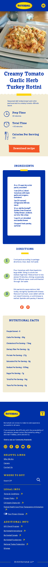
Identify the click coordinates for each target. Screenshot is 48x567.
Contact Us (8, 467)
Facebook (11, 446)
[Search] (38, 481)
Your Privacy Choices (16, 514)
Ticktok (29, 446)
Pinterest (17, 446)
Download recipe (24, 148)
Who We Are (9, 459)
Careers (7, 463)
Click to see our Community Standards (18, 440)
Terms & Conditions (11, 494)
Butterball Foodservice (13, 540)
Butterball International (13, 531)
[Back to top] (42, 413)
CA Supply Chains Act (12, 503)
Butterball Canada (11, 535)
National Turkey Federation (14, 544)
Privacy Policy (9, 498)
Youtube (23, 446)
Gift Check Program (11, 526)
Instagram (5, 446)
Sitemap (7, 548)
